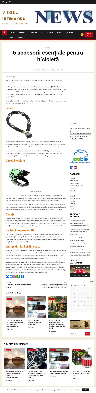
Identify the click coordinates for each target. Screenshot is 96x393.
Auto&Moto (23, 32)
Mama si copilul (75, 198)
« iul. (71, 315)
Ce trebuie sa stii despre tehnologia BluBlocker (34, 322)
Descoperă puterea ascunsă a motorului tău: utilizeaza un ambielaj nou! (79, 231)
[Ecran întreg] (88, 275)
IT (42, 32)
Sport (11, 37)
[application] (80, 271)
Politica (59, 32)
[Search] (79, 35)
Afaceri (12, 32)
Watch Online (89, 35)
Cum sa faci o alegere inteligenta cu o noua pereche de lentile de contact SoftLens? (53, 284)
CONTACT (73, 123)
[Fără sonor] (86, 275)
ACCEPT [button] (85, 390)
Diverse (47, 47)
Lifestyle (50, 32)
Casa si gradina (75, 183)
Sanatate (69, 32)
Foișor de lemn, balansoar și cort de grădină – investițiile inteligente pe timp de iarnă (57, 324)
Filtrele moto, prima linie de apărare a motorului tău (81, 373)
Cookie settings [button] (74, 390)
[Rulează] (72, 275)
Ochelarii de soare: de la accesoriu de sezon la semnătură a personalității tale (15, 323)
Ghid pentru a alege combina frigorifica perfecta (18, 284)
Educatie (34, 32)
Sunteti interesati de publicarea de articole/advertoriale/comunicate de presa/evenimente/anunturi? (80, 134)
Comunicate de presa (76, 186)
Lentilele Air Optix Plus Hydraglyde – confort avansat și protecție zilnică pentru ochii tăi (80, 252)
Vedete (20, 37)
